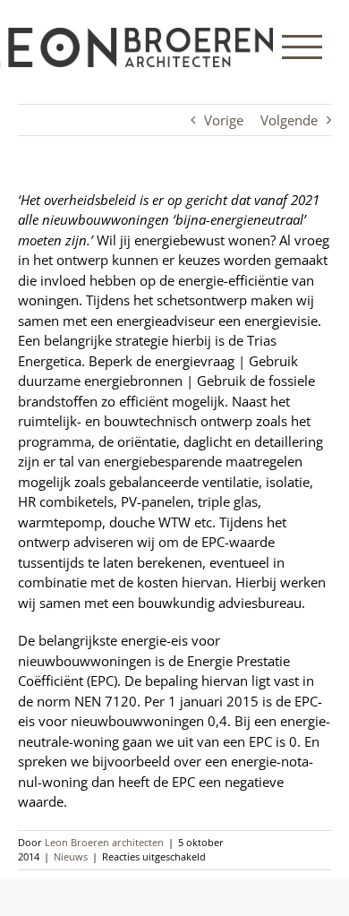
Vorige (223, 120)
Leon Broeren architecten (104, 842)
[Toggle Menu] (302, 47)
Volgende (289, 120)
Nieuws (71, 856)
